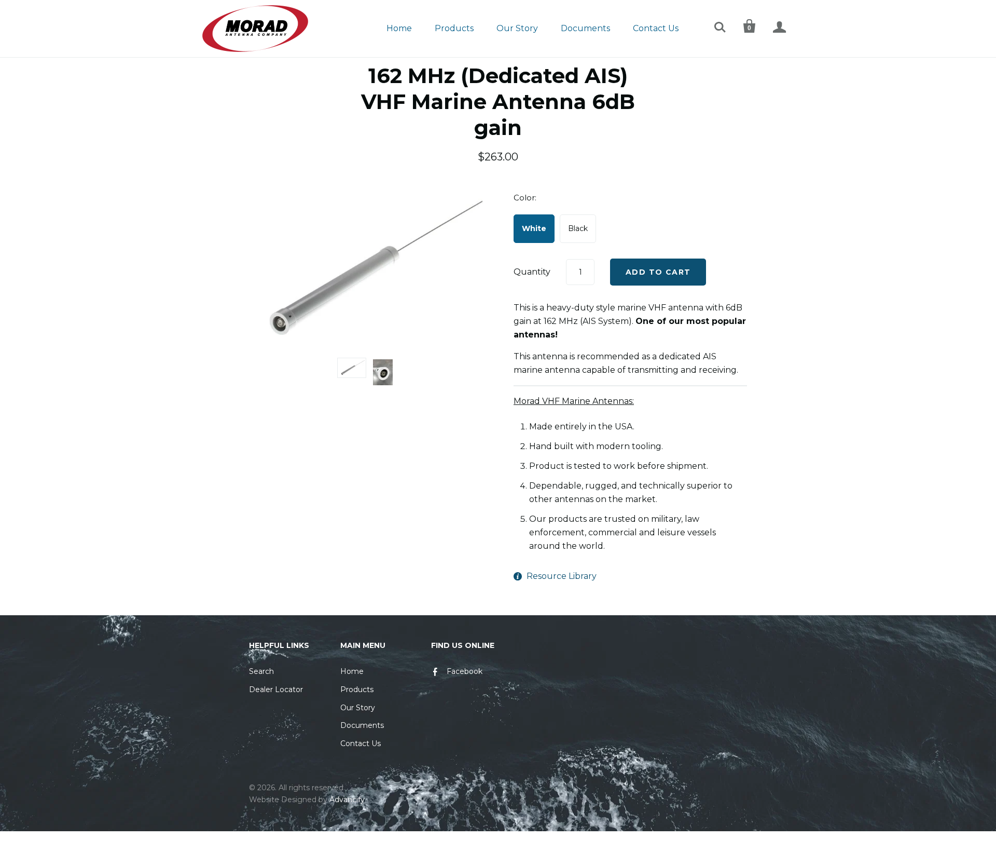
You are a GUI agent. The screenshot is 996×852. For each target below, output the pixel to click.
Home (399, 28)
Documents (585, 28)
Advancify (347, 799)
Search (261, 671)
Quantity (532, 272)
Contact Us (656, 28)
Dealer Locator (276, 689)
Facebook (464, 671)
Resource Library (562, 576)
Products (454, 28)
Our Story (517, 28)
